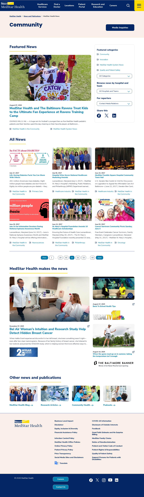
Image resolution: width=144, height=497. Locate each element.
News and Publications (32, 16)
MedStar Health (15, 16)
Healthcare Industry (63, 191)
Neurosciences (38, 242)
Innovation (104, 59)
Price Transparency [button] (63, 453)
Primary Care (37, 191)
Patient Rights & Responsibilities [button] (106, 450)
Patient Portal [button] (81, 5)
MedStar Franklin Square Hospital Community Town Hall (114, 176)
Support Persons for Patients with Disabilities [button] (106, 458)
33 (84, 257)
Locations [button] (69, 5)
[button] (128, 5)
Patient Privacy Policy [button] (64, 450)
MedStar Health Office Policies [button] (67, 442)
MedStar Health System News (65, 129)
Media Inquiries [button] (120, 27)
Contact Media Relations (108, 103)
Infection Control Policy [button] (64, 438)
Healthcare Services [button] (42, 5)
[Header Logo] (12, 4)
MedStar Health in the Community (25, 129)
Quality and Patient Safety (110, 70)
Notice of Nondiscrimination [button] (103, 442)
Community (104, 54)
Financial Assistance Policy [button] (66, 432)
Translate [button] (64, 463)
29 (60, 257)
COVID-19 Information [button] (101, 421)
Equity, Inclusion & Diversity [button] (66, 428)
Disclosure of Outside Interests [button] (105, 425)
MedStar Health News (51, 16)
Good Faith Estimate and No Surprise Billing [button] (107, 433)
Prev (44, 257)
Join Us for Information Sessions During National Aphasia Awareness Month (26, 227)
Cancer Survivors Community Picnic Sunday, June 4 (113, 227)
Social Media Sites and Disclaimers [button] (69, 457)
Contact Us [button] (60, 487)
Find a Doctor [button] (57, 5)
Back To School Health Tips (104, 306)
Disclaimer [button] (59, 425)
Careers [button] (113, 5)
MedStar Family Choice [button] (101, 438)
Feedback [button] (96, 428)
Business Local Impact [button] (64, 421)
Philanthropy (80, 242)
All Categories (104, 76)
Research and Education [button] (98, 5)
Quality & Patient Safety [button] (102, 453)
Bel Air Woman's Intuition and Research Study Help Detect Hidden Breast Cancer (48, 331)
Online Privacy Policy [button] (63, 446)
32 (78, 257)
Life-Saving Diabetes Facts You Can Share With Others (27, 176)
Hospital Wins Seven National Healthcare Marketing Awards (69, 176)
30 (66, 257)
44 (92, 257)
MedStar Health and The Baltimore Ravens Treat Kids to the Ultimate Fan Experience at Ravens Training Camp (49, 112)
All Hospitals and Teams (109, 91)
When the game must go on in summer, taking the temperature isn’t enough (112, 355)
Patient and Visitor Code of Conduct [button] (107, 446)
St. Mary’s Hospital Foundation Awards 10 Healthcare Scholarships (70, 227)
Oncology (121, 242)
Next (99, 257)
